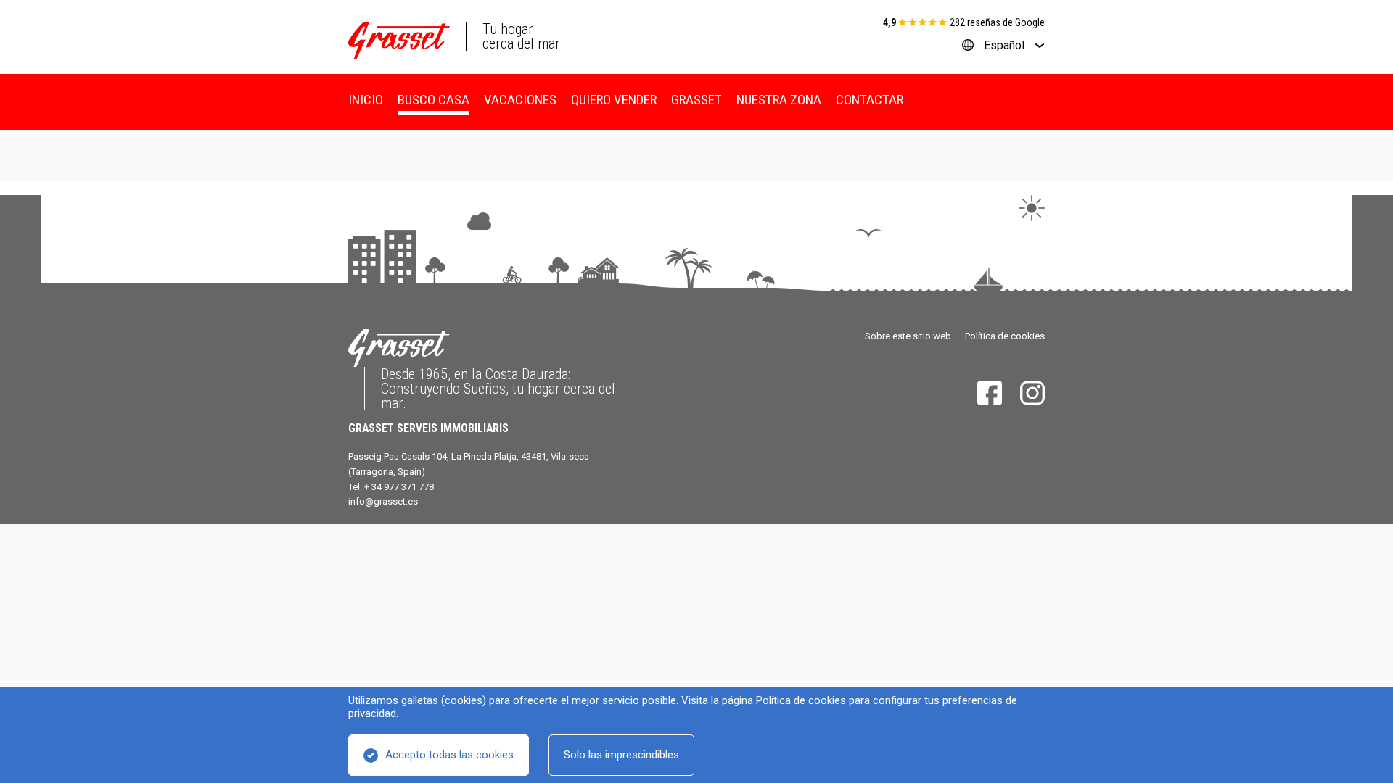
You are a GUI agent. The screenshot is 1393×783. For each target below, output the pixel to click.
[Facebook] (989, 393)
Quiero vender (614, 99)
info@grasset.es (383, 501)
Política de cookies (801, 700)
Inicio (365, 99)
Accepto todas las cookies (449, 754)
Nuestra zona (778, 99)
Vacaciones (520, 99)
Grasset (696, 99)
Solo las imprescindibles (621, 754)
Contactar (869, 99)
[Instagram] (1032, 393)
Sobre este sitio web (908, 336)
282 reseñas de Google (997, 22)
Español (1004, 45)
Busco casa (433, 99)
